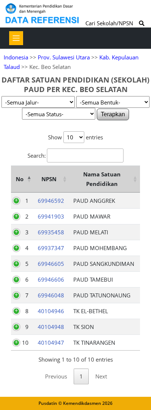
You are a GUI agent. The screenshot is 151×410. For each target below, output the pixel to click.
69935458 (51, 232)
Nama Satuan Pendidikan (102, 179)
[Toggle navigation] (16, 38)
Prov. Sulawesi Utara (64, 57)
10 (25, 342)
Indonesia (16, 57)
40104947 (51, 342)
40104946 (51, 311)
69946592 (51, 200)
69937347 (51, 248)
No (19, 179)
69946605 (51, 263)
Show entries (75, 137)
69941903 (51, 216)
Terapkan (113, 114)
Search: (36, 155)
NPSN (48, 179)
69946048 (51, 295)
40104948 (51, 326)
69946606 (51, 279)
